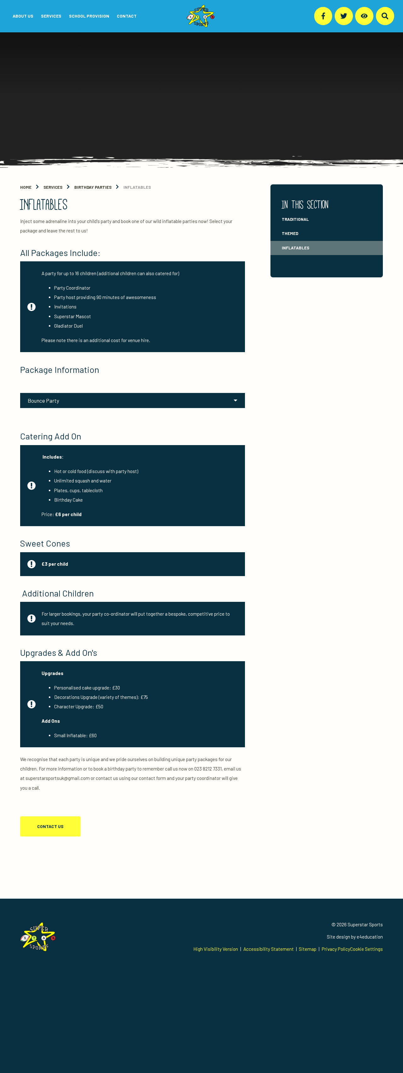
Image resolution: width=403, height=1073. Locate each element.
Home (25, 187)
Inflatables (137, 187)
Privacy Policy (336, 949)
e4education (370, 937)
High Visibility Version (215, 949)
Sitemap (307, 949)
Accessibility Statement (268, 949)
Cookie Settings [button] (366, 949)
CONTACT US (50, 826)
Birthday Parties (92, 187)
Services (52, 187)
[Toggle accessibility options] (364, 16)
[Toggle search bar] (385, 16)
